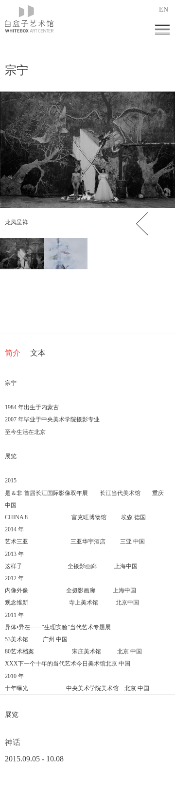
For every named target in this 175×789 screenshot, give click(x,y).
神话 (12, 742)
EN (163, 9)
